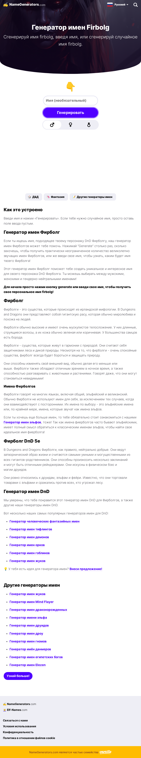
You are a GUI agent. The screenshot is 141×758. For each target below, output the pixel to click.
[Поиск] (135, 4)
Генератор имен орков (27, 545)
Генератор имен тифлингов (31, 529)
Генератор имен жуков (28, 561)
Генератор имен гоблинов (30, 553)
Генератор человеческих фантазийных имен (44, 521)
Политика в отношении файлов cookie (29, 738)
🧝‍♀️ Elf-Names (15, 710)
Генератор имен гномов (28, 641)
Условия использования (19, 726)
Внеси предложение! (86, 569)
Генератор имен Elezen (28, 665)
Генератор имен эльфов (22, 422)
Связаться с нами (15, 720)
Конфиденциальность (18, 732)
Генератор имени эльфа (28, 617)
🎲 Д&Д (33, 197)
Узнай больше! (18, 676)
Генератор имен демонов (29, 537)
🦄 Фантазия (55, 197)
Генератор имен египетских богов (36, 657)
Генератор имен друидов (29, 625)
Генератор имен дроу (26, 633)
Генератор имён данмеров (30, 649)
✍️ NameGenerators (19, 704)
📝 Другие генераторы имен (92, 197)
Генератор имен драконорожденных (38, 610)
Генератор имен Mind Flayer (32, 602)
